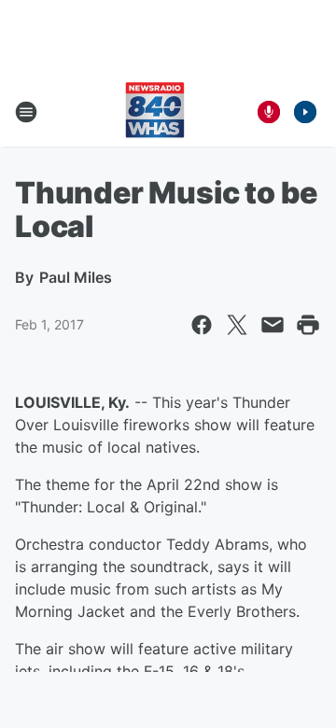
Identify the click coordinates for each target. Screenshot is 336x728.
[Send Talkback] (269, 112)
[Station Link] (155, 112)
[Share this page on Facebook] (202, 325)
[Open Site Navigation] (26, 112)
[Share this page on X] (237, 325)
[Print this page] (308, 325)
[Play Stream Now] (305, 112)
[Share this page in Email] (272, 325)
